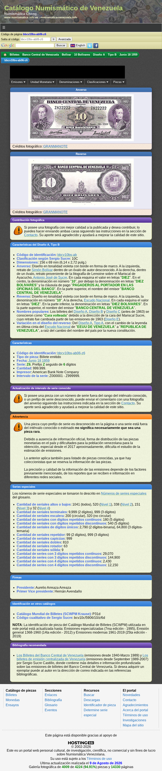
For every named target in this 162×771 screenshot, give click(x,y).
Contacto (31, 235)
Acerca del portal (135, 710)
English (80, 45)
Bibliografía (53, 700)
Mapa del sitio (133, 725)
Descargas (92, 700)
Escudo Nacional (97, 300)
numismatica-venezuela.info (58, 17)
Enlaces (51, 695)
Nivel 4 (43, 508)
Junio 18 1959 (39, 360)
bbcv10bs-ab (67, 255)
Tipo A (98, 323)
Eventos (51, 710)
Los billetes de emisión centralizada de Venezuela (82, 657)
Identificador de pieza (100, 705)
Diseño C (113, 311)
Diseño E (112, 319)
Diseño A (80, 311)
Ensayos (12, 705)
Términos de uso (135, 715)
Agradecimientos (135, 705)
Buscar (89, 695)
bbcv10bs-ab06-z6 (71, 353)
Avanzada (64, 39)
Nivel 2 (126, 504)
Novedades (131, 695)
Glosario (51, 705)
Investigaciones (134, 720)
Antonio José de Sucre (50, 277)
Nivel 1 (105, 504)
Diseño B (96, 311)
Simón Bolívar (42, 270)
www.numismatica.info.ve (21, 17)
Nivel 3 (23, 508)
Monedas (13, 700)
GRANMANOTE (55, 146)
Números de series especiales (123, 493)
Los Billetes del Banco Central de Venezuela (50, 655)
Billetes (11, 695)
